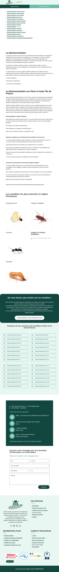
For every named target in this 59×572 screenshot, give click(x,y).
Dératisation (35, 505)
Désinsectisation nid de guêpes (15, 13)
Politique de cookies (9, 542)
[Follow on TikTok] (20, 526)
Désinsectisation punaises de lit (15, 11)
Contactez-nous (45, 6)
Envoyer (43, 487)
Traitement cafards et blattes (39, 510)
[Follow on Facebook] (11, 526)
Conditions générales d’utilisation (13, 538)
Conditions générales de (10, 545)
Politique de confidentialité (11, 540)
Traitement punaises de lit (39, 508)
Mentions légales (8, 535)
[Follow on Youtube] (14, 526)
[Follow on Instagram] (17, 526)
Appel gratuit (15, 6)
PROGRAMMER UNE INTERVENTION (29, 318)
